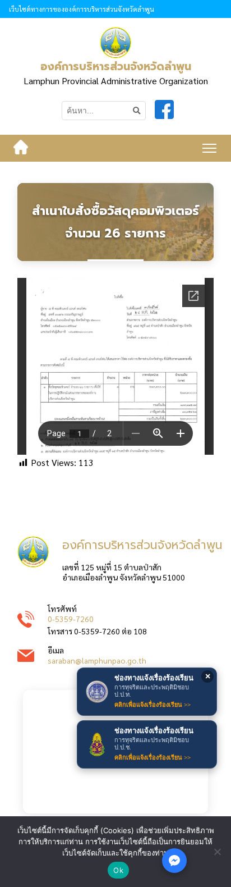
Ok (118, 870)
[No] (217, 851)
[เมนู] (209, 148)
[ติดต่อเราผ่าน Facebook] (174, 860)
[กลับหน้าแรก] (21, 148)
